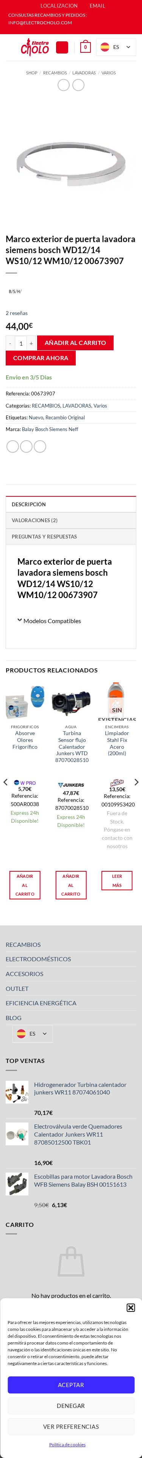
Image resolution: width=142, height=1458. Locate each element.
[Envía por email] (40, 446)
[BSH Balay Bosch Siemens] (15, 291)
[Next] (135, 797)
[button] (130, 1308)
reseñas (17, 313)
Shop (31, 72)
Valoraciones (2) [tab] (35, 520)
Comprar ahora (41, 357)
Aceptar (71, 1384)
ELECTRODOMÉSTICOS (38, 958)
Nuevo (36, 417)
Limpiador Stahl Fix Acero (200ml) (117, 743)
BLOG (14, 1017)
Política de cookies (67, 1444)
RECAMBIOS (55, 72)
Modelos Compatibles (52, 620)
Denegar (71, 1405)
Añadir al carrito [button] (25, 885)
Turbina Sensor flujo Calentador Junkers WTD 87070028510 (72, 746)
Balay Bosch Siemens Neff (50, 429)
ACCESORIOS (24, 973)
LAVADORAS (84, 72)
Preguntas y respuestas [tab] (44, 537)
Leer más (117, 881)
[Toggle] (131, 944)
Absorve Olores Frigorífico (24, 739)
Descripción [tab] (29, 504)
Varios (108, 72)
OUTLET (17, 988)
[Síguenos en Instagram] (74, 30)
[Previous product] (78, 85)
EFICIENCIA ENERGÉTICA (41, 1002)
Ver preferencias (71, 1426)
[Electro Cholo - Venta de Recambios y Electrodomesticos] (35, 47)
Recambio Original (65, 417)
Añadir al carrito (75, 342)
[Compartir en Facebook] (26, 446)
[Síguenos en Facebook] (67, 30)
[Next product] (63, 85)
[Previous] (6, 797)
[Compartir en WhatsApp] (12, 446)
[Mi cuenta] (62, 47)
